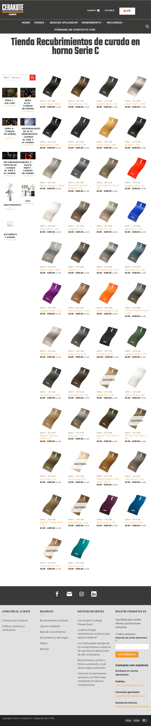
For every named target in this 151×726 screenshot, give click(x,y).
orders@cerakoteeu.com (129, 685)
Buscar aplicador (64, 23)
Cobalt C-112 (74, 270)
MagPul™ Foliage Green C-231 (51, 523)
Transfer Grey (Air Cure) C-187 (136, 312)
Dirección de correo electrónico (131, 639)
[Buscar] (147, 26)
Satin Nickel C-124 (49, 354)
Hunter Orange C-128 (107, 310)
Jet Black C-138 (132, 144)
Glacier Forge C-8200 (50, 270)
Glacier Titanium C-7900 (52, 185)
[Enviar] (33, 77)
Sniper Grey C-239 (77, 354)
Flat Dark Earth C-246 (78, 310)
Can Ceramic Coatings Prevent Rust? (90, 622)
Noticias (44, 649)
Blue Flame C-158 (133, 229)
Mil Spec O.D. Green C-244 (136, 437)
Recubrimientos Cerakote (54, 620)
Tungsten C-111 (76, 229)
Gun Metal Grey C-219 (107, 270)
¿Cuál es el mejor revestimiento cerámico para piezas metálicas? (94, 633)
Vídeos (43, 643)
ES (128, 11)
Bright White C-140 (49, 229)
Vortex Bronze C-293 (78, 395)
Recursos (114, 23)
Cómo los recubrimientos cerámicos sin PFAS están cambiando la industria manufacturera (92, 679)
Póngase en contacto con (75, 30)
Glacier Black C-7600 (50, 104)
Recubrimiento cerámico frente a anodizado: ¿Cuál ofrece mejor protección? (92, 664)
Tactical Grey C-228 (134, 479)
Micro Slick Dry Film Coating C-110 (78, 187)
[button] (93, 10)
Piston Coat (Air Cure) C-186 (108, 187)
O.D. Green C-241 (48, 479)
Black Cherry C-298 (106, 522)
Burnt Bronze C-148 (78, 104)
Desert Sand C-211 (77, 479)
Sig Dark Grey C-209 (49, 395)
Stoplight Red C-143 (134, 185)
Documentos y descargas (54, 637)
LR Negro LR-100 (105, 354)
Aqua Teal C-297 (76, 566)
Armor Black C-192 (77, 144)
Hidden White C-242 (135, 395)
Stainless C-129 (75, 435)
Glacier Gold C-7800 (106, 144)
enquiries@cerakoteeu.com (130, 696)
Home (26, 23)
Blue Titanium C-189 (135, 270)
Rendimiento (91, 23)
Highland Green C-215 (136, 354)
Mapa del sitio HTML (44, 718)
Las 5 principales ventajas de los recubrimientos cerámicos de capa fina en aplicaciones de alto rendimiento (94, 649)
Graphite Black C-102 (107, 104)
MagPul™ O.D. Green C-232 (108, 437)
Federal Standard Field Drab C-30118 (108, 480)
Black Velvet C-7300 (49, 144)
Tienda (39, 23)
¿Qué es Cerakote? (50, 626)
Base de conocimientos (53, 631)
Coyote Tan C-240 (105, 395)
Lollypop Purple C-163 (50, 310)
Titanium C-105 (104, 229)
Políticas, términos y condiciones (13, 628)
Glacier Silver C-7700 (135, 104)
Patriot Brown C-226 (78, 522)
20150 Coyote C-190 (49, 566)
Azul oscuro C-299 (134, 522)
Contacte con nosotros (15, 620)
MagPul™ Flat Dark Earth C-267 (49, 437)
